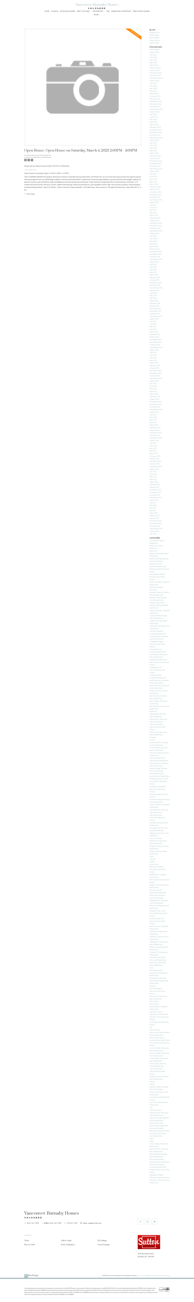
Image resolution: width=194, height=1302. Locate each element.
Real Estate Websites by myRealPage (158, 1275)
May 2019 (153, 270)
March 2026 (154, 65)
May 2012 (153, 477)
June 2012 (153, 474)
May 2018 (153, 295)
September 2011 (156, 497)
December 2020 (156, 223)
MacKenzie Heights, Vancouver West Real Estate (157, 869)
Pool (151, 968)
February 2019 (155, 277)
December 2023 (156, 130)
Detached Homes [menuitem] (67, 11)
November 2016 (155, 342)
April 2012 (153, 479)
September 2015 (156, 378)
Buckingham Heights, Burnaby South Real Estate (157, 576)
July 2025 (153, 83)
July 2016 (153, 352)
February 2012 (155, 484)
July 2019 (153, 264)
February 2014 (155, 427)
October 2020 (155, 228)
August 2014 (154, 412)
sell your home (155, 1030)
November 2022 (156, 163)
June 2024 (154, 117)
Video (152, 1139)
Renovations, (154, 1004)
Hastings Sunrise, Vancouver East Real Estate (157, 817)
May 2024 (153, 119)
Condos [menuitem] (55, 11)
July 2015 (153, 383)
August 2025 (154, 81)
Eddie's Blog (154, 35)
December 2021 (156, 192)
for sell (152, 740)
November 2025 (156, 73)
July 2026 (153, 55)
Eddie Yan (153, 711)
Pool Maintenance (156, 970)
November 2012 (155, 461)
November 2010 (156, 523)
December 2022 (156, 161)
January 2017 (154, 337)
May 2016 (153, 358)
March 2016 (154, 363)
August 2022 (154, 171)
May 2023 (153, 148)
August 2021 (154, 202)
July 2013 (153, 443)
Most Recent (154, 49)
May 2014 (153, 420)
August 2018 (154, 290)
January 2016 (154, 368)
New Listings (154, 38)
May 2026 (153, 60)
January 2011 (154, 518)
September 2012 (156, 466)
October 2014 (155, 407)
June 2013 (153, 446)
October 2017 (155, 314)
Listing (152, 861)
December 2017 (155, 308)
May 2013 (153, 448)
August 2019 (154, 262)
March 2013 (154, 453)
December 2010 (156, 521)
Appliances (154, 543)
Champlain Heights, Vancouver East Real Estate (157, 644)
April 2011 (153, 510)
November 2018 (155, 283)
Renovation (154, 1001)
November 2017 (155, 311)
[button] (140, 1221)
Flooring (153, 737)
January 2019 (154, 280)
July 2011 (153, 503)
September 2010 (156, 528)
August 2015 (154, 381)
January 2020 (155, 249)
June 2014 (153, 417)
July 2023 (153, 143)
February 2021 (155, 218)
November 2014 (156, 404)
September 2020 (156, 231)
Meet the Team (83, 11)
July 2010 (153, 534)
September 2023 (156, 138)
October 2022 (155, 166)
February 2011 (155, 515)
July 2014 (153, 415)
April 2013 (153, 451)
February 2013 (155, 456)
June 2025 (153, 86)
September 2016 (156, 347)
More (96, 15)
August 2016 (154, 350)
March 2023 (154, 153)
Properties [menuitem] (98, 11)
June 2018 (153, 293)
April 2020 (153, 244)
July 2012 (153, 471)
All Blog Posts (155, 32)
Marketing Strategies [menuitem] (121, 11)
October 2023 (155, 135)
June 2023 (153, 145)
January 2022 (155, 189)
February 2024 (155, 127)
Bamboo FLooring (156, 546)
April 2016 (153, 360)
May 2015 (153, 389)
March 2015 (154, 394)
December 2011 (155, 490)
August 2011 (154, 500)
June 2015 (153, 386)
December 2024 (156, 101)
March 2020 (154, 246)
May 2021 (153, 210)
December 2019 (155, 251)
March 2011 (154, 513)
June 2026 (153, 57)
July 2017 (153, 321)
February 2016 (155, 365)
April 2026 (153, 62)
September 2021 (156, 200)
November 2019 (155, 254)
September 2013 (156, 438)
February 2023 (155, 156)
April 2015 (153, 391)
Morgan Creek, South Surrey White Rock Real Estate (158, 913)
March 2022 (154, 184)
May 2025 (153, 88)
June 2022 (153, 176)
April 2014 (153, 422)
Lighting (153, 859)
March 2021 (154, 215)
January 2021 (154, 220)
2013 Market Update (157, 540)
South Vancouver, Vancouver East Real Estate (157, 1071)
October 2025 (155, 75)
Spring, (152, 1084)
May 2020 (153, 241)
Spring (152, 1082)
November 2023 (156, 132)
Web (151, 1141)
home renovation (156, 838)
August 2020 (154, 233)
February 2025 (155, 96)
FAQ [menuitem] (108, 11)
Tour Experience (156, 1110)
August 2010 (154, 531)
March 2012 (154, 482)
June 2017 (153, 324)
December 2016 (155, 339)
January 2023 (155, 158)
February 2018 (155, 303)
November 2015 (155, 373)
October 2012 (155, 464)
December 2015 (156, 371)
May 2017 (153, 327)
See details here (30, 170)
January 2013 (154, 459)
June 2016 (153, 355)
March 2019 (154, 275)
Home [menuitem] (46, 11)
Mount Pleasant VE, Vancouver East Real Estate (157, 921)
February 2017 (155, 334)
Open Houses (155, 40)
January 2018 (154, 306)
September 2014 (156, 409)
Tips (151, 1107)
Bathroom (153, 551)
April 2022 (153, 182)
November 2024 (156, 104)
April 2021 (153, 213)
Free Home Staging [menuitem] (141, 11)
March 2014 (154, 425)
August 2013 (154, 440)
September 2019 (156, 259)
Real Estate (154, 983)
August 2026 (154, 52)
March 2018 (154, 301)
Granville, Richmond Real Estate (41, 157)
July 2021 (153, 205)
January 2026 (155, 70)
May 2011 (153, 508)
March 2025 (154, 93)
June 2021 (153, 207)
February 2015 (155, 396)
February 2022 (155, 187)
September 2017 (156, 316)
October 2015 (155, 376)
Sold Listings (154, 43)
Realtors (153, 986)
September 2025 (156, 78)
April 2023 (153, 151)
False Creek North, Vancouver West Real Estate (157, 727)
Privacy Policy (141, 1275)
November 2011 (155, 492)
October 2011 (155, 495)
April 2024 (153, 122)
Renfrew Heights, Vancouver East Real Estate (157, 991)
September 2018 (156, 288)
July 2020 (153, 236)
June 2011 (153, 505)
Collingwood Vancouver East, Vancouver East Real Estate (159, 662)
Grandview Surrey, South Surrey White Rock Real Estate (159, 781)
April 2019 (153, 272)
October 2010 (155, 526)
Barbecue (153, 548)
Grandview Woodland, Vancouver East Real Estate (158, 789)
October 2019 (155, 257)
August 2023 (154, 140)
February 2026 (155, 68)
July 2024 (153, 114)
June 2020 (154, 239)
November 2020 (156, 226)
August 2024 (154, 112)
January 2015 (154, 399)
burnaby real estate (157, 603)
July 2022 (153, 174)
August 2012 (154, 469)
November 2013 (155, 433)
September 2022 (156, 169)
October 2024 (155, 106)
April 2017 (153, 329)
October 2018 (155, 285)
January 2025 (155, 99)
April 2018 (153, 298)
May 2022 (153, 179)
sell (151, 1027)
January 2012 (154, 487)
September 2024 (156, 109)
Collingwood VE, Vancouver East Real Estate (157, 670)
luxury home (154, 864)
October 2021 (155, 197)
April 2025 (153, 91)
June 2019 (153, 267)
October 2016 (155, 345)
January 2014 (154, 430)
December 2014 (156, 402)
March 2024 (154, 125)
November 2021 (155, 195)
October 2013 (155, 435)
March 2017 (154, 332)
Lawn (152, 856)
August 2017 (154, 319)
